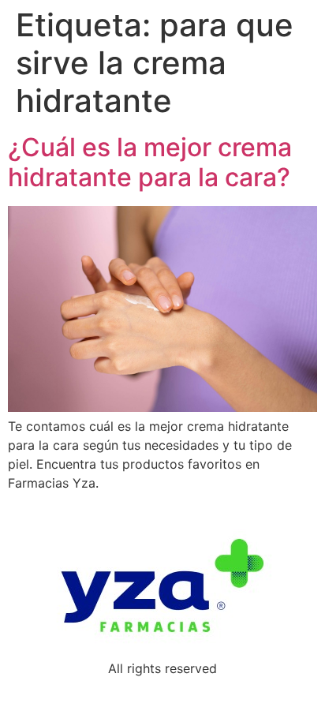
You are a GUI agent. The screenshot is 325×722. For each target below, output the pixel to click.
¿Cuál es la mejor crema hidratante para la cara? (150, 162)
